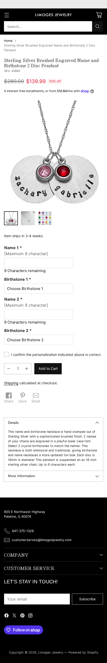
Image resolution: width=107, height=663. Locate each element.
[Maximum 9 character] (26, 250)
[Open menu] (6, 15)
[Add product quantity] (26, 368)
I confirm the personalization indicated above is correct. (56, 354)
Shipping (11, 383)
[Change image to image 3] (45, 218)
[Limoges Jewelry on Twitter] (14, 616)
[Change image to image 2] (28, 218)
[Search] (97, 26)
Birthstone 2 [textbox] (18, 330)
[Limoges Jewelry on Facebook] (6, 616)
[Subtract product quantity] (8, 368)
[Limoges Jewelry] (53, 15)
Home (8, 41)
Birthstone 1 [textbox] (17, 279)
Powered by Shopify (83, 652)
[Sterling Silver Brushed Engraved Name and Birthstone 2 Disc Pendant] (53, 153)
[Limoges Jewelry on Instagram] (30, 616)
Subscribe (87, 599)
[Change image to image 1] (11, 218)
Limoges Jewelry (50, 652)
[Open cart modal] (99, 15)
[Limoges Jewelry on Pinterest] (22, 616)
